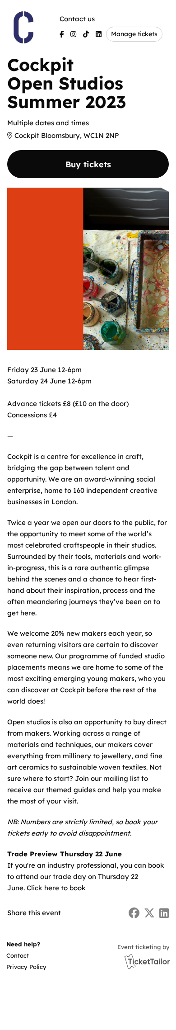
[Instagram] (73, 34)
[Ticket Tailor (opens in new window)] (147, 961)
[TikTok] (86, 34)
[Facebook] (62, 34)
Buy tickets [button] (88, 164)
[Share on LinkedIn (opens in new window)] (164, 913)
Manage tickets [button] (134, 34)
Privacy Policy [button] (26, 966)
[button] (25, 955)
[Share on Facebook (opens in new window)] (134, 913)
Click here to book (56, 888)
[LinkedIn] (99, 34)
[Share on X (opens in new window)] (149, 913)
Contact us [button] (77, 18)
